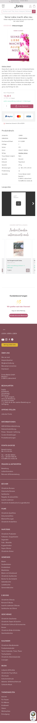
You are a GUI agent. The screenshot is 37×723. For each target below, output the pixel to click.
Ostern (3, 708)
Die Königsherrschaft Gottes (14, 260)
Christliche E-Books (8, 600)
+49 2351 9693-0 (24, 0)
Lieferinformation (7, 471)
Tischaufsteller (6, 654)
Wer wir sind (5, 357)
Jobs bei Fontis (6, 414)
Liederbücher (5, 585)
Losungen (4, 660)
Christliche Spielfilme (8, 513)
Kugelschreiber (6, 545)
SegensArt (4, 540)
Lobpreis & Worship (8, 670)
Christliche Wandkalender (10, 645)
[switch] (33, 719)
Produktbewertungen (8, 438)
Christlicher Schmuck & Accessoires (13, 624)
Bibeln (3, 561)
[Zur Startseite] (4, 330)
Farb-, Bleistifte (6, 542)
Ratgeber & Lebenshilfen (9, 497)
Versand (13, 98)
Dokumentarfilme (7, 516)
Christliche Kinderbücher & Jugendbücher (15, 503)
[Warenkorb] (34, 6)
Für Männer (5, 702)
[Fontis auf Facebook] (9, 339)
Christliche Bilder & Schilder (10, 630)
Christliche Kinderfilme (9, 522)
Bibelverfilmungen (7, 519)
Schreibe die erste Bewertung (18, 315)
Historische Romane (8, 491)
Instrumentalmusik (7, 679)
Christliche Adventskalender (10, 657)
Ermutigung (5, 714)
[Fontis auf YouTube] (2, 339)
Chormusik (5, 676)
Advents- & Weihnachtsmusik (11, 682)
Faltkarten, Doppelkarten (9, 537)
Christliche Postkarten (8, 534)
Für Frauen (5, 699)
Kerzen (3, 627)
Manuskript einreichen (8, 366)
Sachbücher (5, 494)
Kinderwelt (5, 705)
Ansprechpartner (7, 360)
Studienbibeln (6, 564)
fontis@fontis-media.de (25, 180)
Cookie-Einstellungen (8, 435)
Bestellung (5, 468)
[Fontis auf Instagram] (6, 339)
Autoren (4, 697)
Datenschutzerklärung (8, 429)
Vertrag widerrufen (10, 344)
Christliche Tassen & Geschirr (11, 621)
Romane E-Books (7, 602)
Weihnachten (5, 711)
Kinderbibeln (5, 567)
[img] (4, 25)
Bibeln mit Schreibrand (9, 573)
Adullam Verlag (23, 153)
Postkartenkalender (7, 648)
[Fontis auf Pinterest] (12, 339)
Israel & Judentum (7, 500)
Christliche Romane (7, 488)
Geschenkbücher (7, 633)
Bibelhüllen (5, 570)
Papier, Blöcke (6, 548)
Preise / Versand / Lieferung (10, 432)
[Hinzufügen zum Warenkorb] (28, 270)
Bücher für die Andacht (9, 579)
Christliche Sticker (7, 551)
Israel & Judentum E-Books (10, 605)
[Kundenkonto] (30, 6)
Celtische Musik (6, 684)
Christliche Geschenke (8, 619)
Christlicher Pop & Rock (9, 673)
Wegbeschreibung (7, 363)
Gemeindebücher (7, 587)
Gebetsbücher (6, 582)
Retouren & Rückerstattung (10, 474)
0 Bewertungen (17, 26)
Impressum (5, 369)
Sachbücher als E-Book (9, 608)
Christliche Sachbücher (9, 576)
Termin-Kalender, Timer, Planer (11, 651)
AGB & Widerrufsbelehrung (10, 426)
